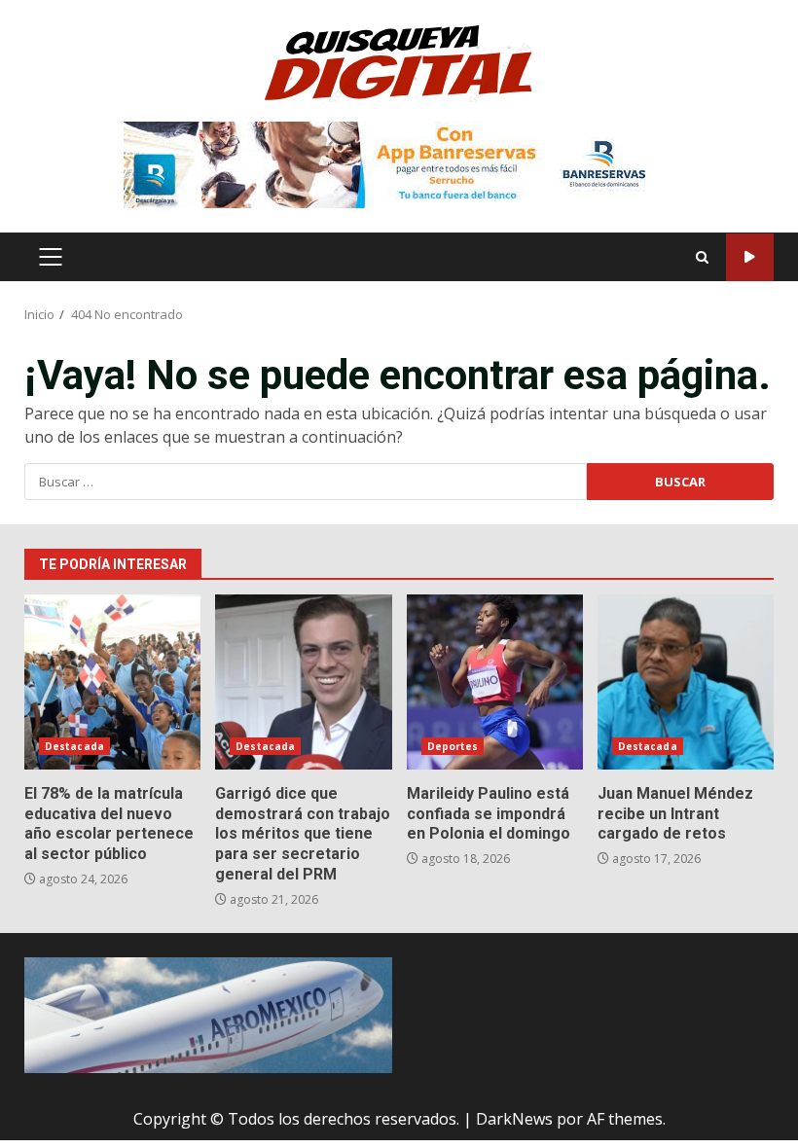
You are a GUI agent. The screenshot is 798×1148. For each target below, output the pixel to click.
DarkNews (514, 1119)
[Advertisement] (399, 163)
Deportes (453, 746)
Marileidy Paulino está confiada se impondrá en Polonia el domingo (495, 682)
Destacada (74, 746)
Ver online (750, 257)
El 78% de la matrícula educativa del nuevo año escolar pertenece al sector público (112, 682)
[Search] (702, 257)
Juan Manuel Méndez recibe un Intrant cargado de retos (686, 682)
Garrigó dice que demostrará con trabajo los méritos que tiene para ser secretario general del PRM (303, 682)
